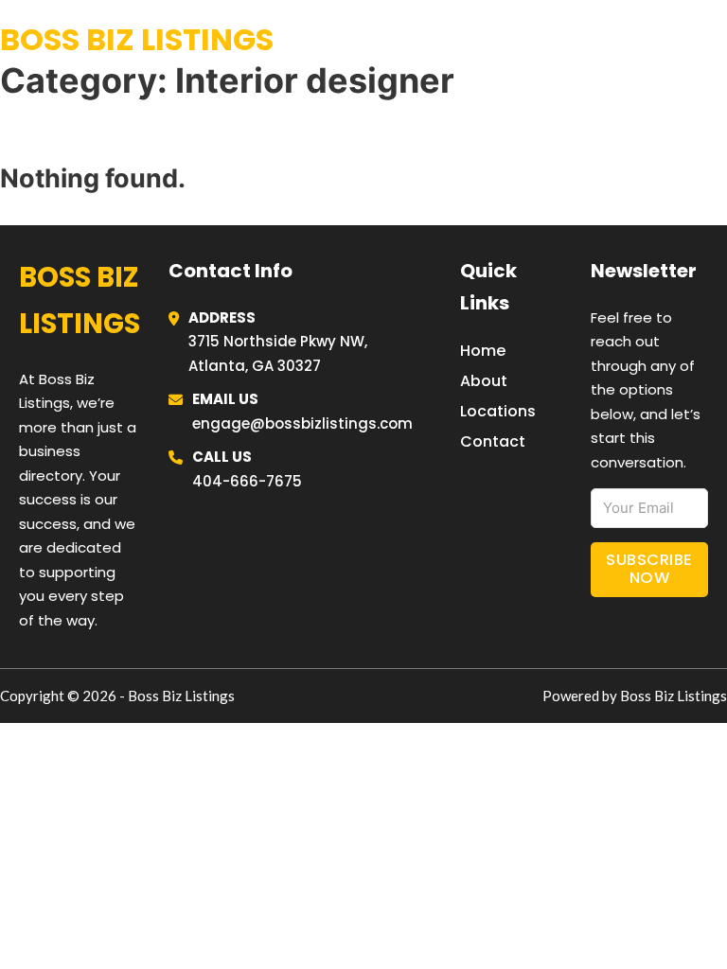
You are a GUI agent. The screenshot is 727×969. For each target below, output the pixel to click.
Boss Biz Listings (137, 39)
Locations (584, 39)
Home (494, 39)
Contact (492, 441)
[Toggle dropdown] (720, 40)
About (483, 381)
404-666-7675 (247, 481)
